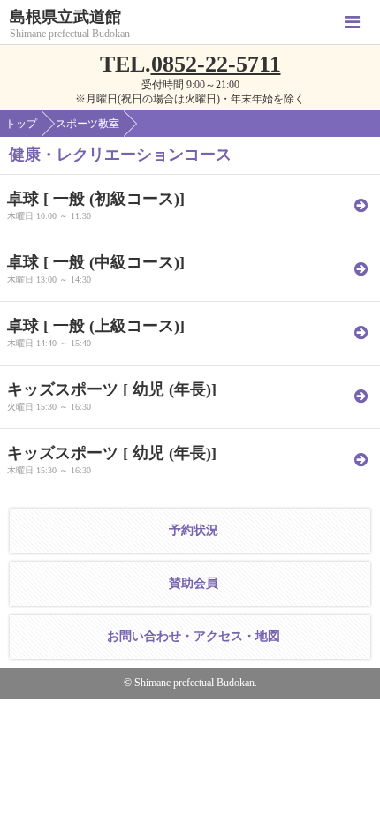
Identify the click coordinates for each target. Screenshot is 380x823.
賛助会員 (193, 583)
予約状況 (193, 530)
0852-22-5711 (216, 64)
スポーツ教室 (87, 123)
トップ (21, 123)
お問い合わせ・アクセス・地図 (193, 636)
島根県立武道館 (65, 17)
